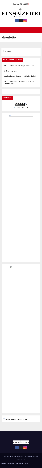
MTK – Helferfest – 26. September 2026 (19, 66)
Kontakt (3, 463)
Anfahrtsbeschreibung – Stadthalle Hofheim (20, 76)
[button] (39, 30)
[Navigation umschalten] (21, 30)
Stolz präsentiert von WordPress (14, 456)
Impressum (11, 463)
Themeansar (21, 459)
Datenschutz (19, 463)
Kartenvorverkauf (10, 71)
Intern (27, 463)
